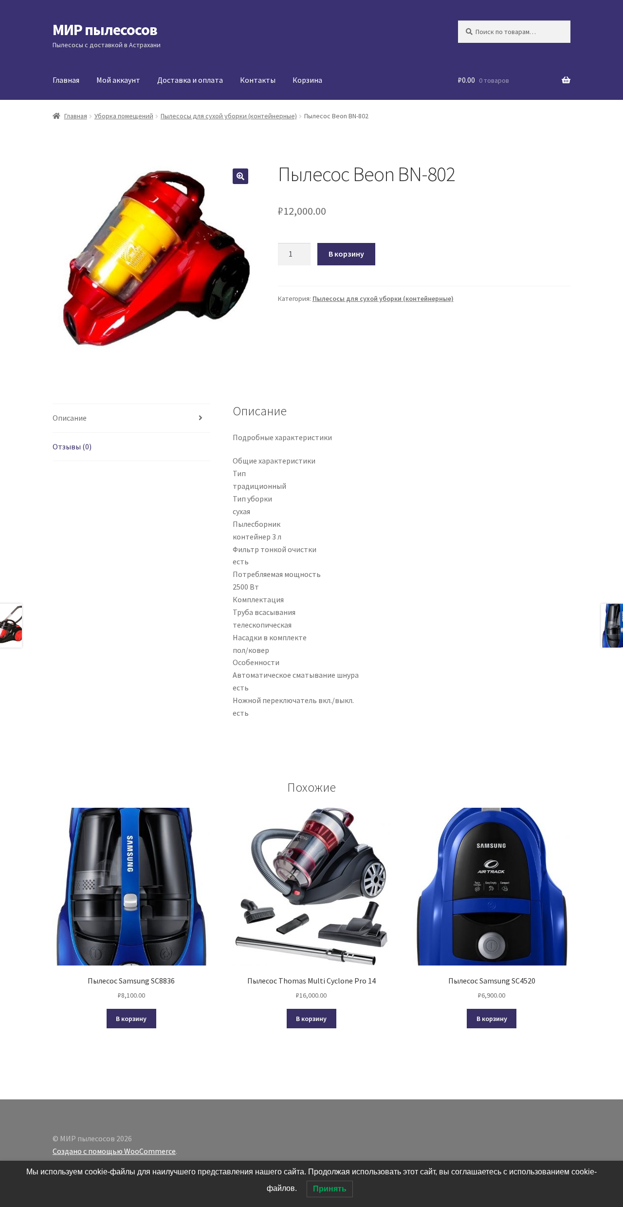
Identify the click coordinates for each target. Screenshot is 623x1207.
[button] (240, 176)
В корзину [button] (131, 1018)
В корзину (346, 254)
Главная (66, 80)
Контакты (257, 80)
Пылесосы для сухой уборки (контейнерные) (229, 115)
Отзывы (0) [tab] (72, 446)
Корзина (307, 80)
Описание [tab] (70, 418)
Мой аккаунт (118, 80)
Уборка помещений (123, 115)
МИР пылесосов (105, 29)
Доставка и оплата (190, 80)
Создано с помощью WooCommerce (114, 1151)
